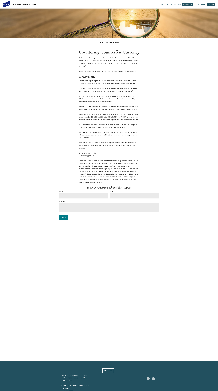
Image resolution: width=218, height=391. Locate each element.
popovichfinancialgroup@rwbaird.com (75, 385)
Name (61, 191)
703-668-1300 (67, 388)
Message (62, 201)
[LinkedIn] (153, 378)
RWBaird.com (108, 371)
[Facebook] (148, 378)
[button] (163, 4)
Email (112, 191)
